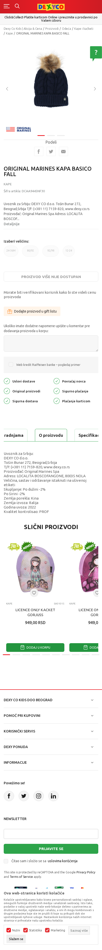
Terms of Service (21, 876)
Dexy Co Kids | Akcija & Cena (23, 28)
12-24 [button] (68, 253)
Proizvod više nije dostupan (51, 277)
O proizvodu (51, 435)
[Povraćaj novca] (56, 381)
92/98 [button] (50, 253)
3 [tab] (61, 135)
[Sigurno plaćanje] (56, 391)
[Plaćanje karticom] (56, 401)
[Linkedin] (53, 796)
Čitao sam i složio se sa (44, 861)
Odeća (66, 28)
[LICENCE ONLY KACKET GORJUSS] (35, 569)
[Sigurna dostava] (7, 401)
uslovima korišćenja (62, 861)
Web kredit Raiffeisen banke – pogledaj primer (48, 364)
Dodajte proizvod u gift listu (35, 311)
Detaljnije (12, 224)
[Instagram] (39, 796)
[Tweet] (51, 151)
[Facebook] (38, 151)
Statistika (35, 930)
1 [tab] (41, 135)
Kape (9, 33)
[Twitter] (24, 796)
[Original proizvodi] (7, 391)
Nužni (16, 930)
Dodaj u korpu (38, 647)
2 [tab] (51, 135)
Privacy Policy (85, 872)
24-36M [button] (11, 253)
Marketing (58, 930)
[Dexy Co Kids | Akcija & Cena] (51, 6)
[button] (34, 593)
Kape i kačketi (83, 28)
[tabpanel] (51, 85)
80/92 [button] (30, 253)
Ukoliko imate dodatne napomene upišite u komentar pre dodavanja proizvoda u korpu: (47, 328)
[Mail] (63, 151)
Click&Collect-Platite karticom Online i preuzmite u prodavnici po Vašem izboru (51, 18)
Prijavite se (51, 849)
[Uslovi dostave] (7, 381)
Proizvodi (52, 28)
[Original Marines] (18, 129)
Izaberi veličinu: (16, 241)
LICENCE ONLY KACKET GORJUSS (35, 612)
